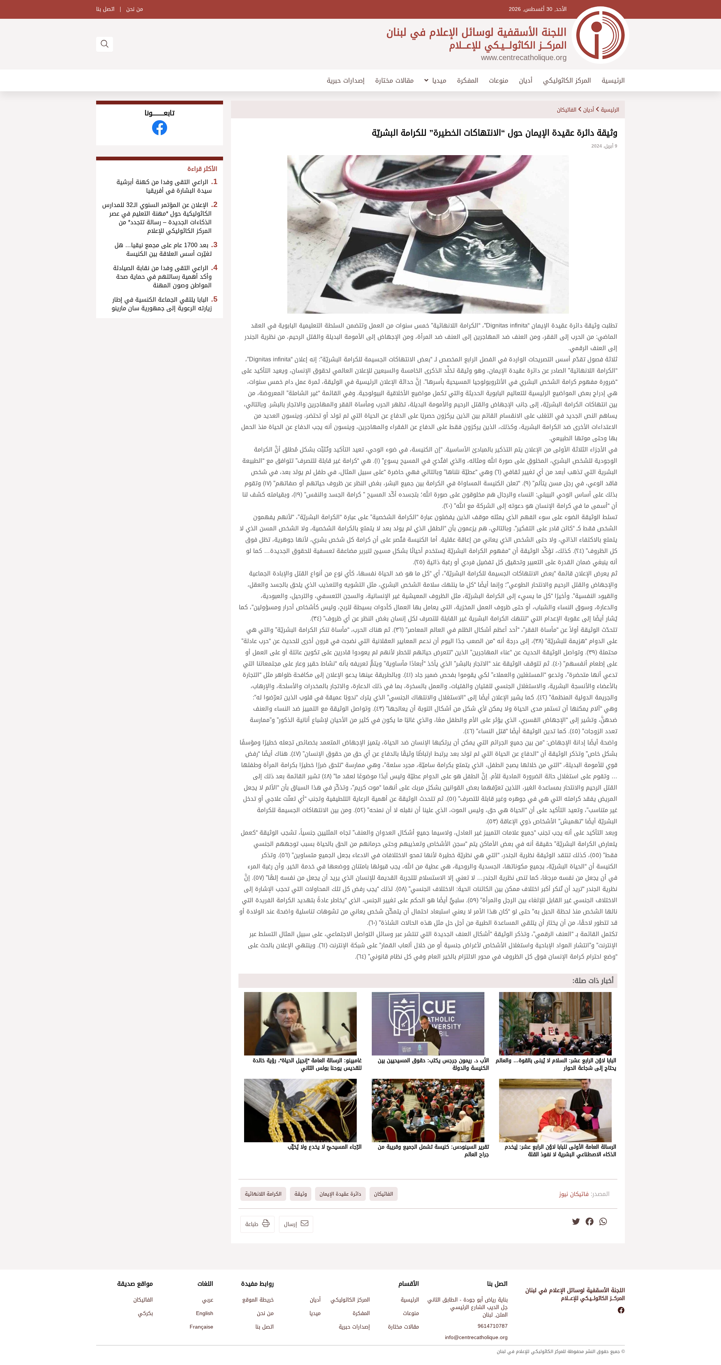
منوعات (498, 80)
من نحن (134, 9)
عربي (207, 1300)
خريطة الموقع (258, 1300)
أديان (525, 80)
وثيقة (300, 1194)
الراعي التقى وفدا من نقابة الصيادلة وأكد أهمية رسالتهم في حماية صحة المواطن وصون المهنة (162, 276)
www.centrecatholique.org (524, 57)
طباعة (251, 1224)
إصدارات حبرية (346, 80)
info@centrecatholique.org (476, 1337)
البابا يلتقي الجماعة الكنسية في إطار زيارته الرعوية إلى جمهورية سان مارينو (162, 304)
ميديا (439, 80)
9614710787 (493, 1326)
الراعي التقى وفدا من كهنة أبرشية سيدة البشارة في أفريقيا (164, 186)
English (204, 1313)
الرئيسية (613, 80)
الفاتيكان (566, 110)
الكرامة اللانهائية (263, 1194)
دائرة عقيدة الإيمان (340, 1194)
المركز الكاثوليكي (567, 80)
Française (201, 1327)
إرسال (290, 1224)
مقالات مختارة (394, 80)
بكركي (145, 1313)
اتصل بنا (105, 9)
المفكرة (467, 80)
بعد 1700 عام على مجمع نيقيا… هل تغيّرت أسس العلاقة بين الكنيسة (163, 249)
